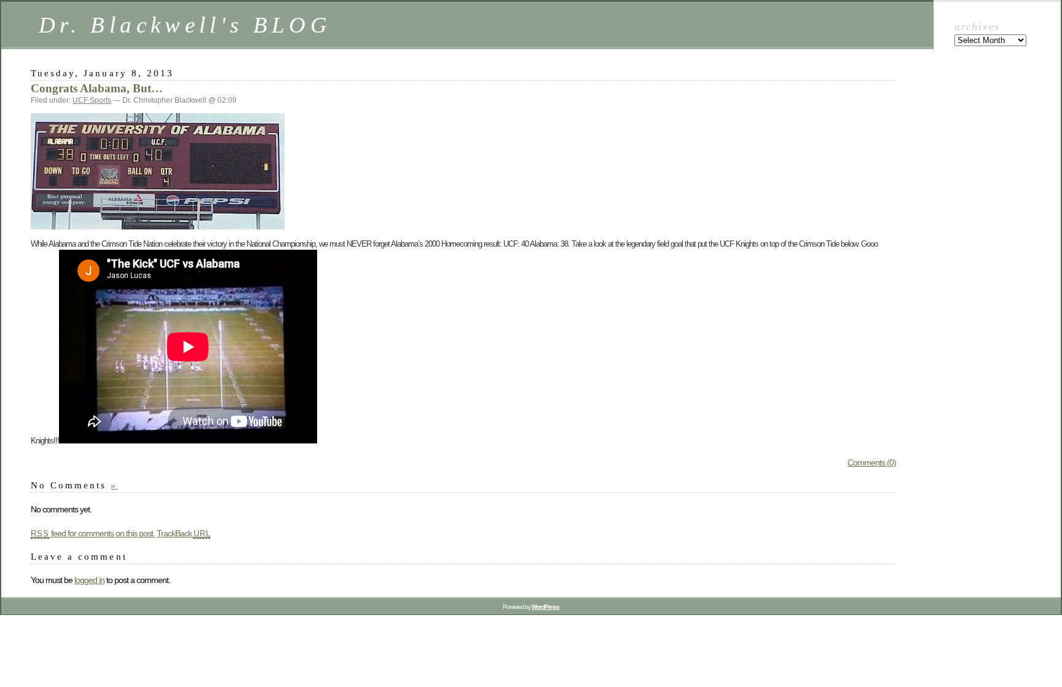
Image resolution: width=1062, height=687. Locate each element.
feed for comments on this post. (93, 533)
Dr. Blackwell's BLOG (185, 25)
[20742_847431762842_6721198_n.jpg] (158, 226)
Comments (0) (872, 462)
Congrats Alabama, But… (97, 88)
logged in (89, 580)
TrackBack (184, 533)
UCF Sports (92, 100)
